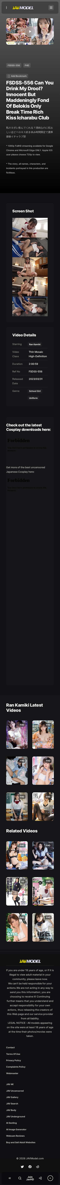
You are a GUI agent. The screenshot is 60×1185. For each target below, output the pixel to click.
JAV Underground (15, 1116)
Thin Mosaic (35, 351)
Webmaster (12, 1073)
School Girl (35, 391)
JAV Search (12, 1103)
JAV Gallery (12, 1097)
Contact (10, 1047)
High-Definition (37, 356)
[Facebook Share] (30, 1166)
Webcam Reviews (15, 1135)
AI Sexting (11, 1123)
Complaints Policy (15, 1066)
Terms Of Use (13, 1054)
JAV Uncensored (15, 1090)
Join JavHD (30, 1178)
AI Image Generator (16, 1129)
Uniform (33, 398)
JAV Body (11, 1110)
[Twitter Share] (22, 1166)
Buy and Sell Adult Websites (20, 1142)
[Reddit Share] (37, 1166)
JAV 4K (10, 1084)
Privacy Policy (13, 1060)
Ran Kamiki (35, 344)
